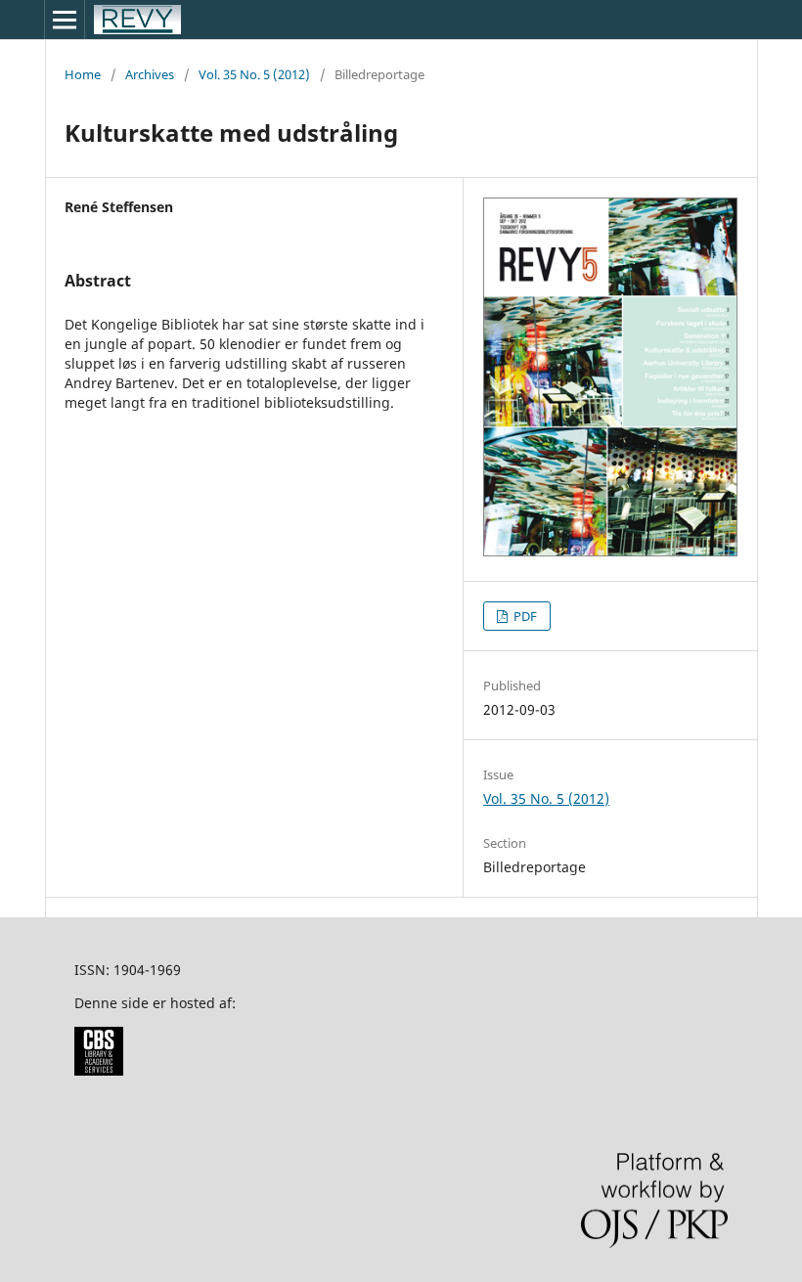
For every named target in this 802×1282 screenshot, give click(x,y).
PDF (524, 616)
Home (83, 74)
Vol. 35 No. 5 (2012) (254, 74)
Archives (149, 74)
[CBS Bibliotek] (98, 1070)
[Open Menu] (64, 19)
